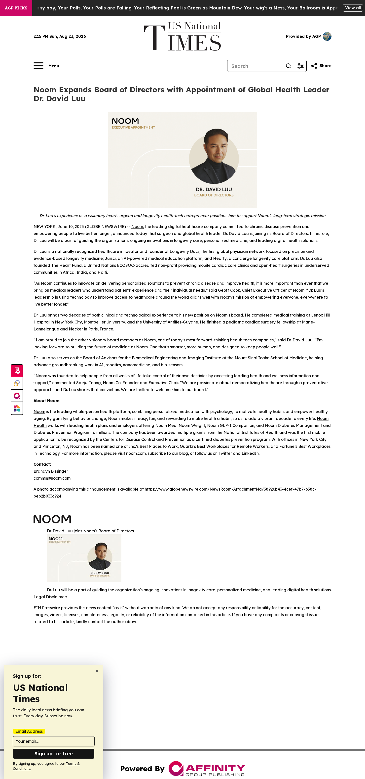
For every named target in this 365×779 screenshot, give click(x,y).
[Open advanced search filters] (300, 66)
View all (353, 7)
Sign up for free (54, 753)
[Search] (288, 66)
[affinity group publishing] (17, 396)
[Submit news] (17, 371)
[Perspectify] (17, 383)
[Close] (97, 671)
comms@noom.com (52, 478)
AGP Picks (16, 7)
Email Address (29, 731)
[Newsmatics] (17, 408)
